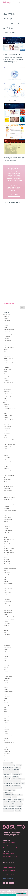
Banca (5, 654)
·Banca (14, 797)
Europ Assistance (8, 490)
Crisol (5, 473)
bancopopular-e (7, 442)
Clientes (5, 402)
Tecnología (6, 740)
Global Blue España (8, 767)
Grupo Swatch (7, 512)
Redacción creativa (8, 393)
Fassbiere (6, 495)
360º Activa (6, 404)
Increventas (6, 524)
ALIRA (5, 413)
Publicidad (6, 391)
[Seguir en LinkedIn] (10, 883)
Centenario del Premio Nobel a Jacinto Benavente (12, 223)
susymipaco (9, 224)
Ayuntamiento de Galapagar (10, 439)
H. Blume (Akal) (7, 517)
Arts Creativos (7, 431)
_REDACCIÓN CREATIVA (9, 790)
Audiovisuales (7, 320)
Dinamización (7, 338)
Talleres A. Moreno (8, 605)
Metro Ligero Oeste (8, 555)
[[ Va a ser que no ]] (16, 895)
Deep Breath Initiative (9, 475)
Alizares (6, 417)
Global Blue (6, 508)
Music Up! (6, 570)
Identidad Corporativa (9, 362)
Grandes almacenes (8, 691)
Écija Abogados (7, 479)
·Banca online (7, 799)
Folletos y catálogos (8, 358)
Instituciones (7, 696)
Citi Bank (6, 466)
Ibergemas (6, 521)
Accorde (6, 406)
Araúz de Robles (7, 426)
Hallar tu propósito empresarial (10, 856)
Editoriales (6, 682)
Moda (5, 707)
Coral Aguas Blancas (8, 470)
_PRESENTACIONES (8, 788)
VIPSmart (6, 628)
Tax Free (6, 738)
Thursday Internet (8, 612)
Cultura (5, 669)
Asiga (5, 435)
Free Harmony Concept (9, 504)
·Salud (5, 806)
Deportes (6, 674)
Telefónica (6, 608)
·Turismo (18, 810)
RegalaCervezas (7, 592)
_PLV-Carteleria (16, 785)
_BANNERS (15, 772)
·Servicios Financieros (8, 808)
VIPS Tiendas (7, 623)
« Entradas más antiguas (8, 303)
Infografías (6, 367)
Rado (5, 590)
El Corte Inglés (7, 482)
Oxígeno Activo (7, 577)
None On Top (7, 572)
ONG (5, 718)
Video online (7, 753)
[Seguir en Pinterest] (12, 883)
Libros (5, 371)
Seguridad (6, 729)
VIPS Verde (6, 625)
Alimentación (7, 643)
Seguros (6, 731)
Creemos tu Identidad (8, 865)
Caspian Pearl (7, 457)
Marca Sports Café (8, 550)
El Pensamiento (7, 484)
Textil (5, 744)
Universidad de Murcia (9, 617)
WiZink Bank (7, 634)
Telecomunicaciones (9, 742)
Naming (6, 378)
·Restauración (18, 804)
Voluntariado (7, 756)
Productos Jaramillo (8, 583)
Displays (6, 345)
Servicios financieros (9, 736)
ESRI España (7, 488)
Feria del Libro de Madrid (9, 497)
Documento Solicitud (9, 347)
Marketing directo (8, 376)
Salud (5, 727)
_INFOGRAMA (16, 781)
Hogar (5, 694)
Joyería (5, 698)
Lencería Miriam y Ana (9, 539)
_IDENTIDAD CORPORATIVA (17, 778)
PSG (5, 586)
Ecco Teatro (6, 477)
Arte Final (6, 318)
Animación (6, 316)
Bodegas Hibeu (7, 446)
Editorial (6, 680)
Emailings (6, 349)
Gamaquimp (7, 506)
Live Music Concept (8, 543)
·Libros (19, 801)
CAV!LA (5, 459)
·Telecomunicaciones (8, 810)
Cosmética (6, 665)
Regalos (6, 722)
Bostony (6, 448)
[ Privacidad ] (12, 895)
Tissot (5, 614)
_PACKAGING (6, 785)
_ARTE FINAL (6, 772)
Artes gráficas (7, 647)
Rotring (5, 594)
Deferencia (5, 636)
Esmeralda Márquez (8, 486)
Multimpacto (7, 566)
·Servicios (18, 806)
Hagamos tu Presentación (9, 867)
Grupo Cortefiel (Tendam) (10, 510)
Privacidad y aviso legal (8, 874)
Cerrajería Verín (7, 462)
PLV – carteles (7, 385)
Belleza (5, 658)
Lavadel (5, 537)
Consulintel (6, 468)
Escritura (6, 685)
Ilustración (6, 365)
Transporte (6, 747)
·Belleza (20, 799)
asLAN (5, 437)
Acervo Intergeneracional (10, 408)
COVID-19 (6, 667)
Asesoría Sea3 (7, 433)
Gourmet (6, 689)
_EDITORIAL (15, 776)
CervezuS (6, 464)
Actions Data (7, 411)
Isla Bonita (6, 535)
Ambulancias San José (9, 419)
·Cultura (13, 801)
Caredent (6, 455)
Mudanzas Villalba (8, 563)
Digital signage (7, 336)
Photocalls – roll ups (8, 382)
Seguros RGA (7, 599)
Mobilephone (7, 559)
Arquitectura (7, 645)
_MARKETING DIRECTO (18, 783)
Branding (6, 327)
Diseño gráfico (7, 340)
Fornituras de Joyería (9, 501)
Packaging (6, 380)
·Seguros (11, 806)
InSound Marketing (8, 530)
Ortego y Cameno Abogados (10, 574)
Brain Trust (6, 450)
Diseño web (6, 342)
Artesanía (6, 649)
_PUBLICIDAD (18, 788)
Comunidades (7, 331)
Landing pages (7, 369)
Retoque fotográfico (8, 396)
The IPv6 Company (8, 610)
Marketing (6, 705)
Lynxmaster (6, 546)
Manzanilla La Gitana (9, 548)
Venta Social (7, 751)
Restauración (7, 725)
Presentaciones (7, 389)
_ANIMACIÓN (15, 769)
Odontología (7, 716)
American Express (8, 422)
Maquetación (7, 374)
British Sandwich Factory (10, 453)
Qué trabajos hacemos (8, 845)
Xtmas (5, 400)
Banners (6, 325)
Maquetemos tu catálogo (9, 870)
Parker (5, 579)
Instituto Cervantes (8, 532)
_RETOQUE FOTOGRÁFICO (9, 794)
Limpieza (6, 702)
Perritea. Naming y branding (10, 257)
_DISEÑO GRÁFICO (17, 774)
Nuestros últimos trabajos (9, 842)
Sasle (5, 597)
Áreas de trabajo (6, 314)
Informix (6, 528)
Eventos (6, 351)
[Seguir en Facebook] (4, 883)
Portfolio (6, 387)
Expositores (6, 354)
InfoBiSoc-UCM (7, 526)
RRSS (5, 398)
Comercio (6, 663)
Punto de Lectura (8, 588)
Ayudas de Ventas (8, 323)
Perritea (6, 581)
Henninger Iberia (8, 519)
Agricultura (6, 640)
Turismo (6, 749)
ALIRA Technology (8, 415)
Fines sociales (7, 356)
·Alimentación (7, 797)
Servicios (6, 733)
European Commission (9, 493)
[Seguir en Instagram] (7, 883)
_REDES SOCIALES (7, 792)
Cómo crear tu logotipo (8, 853)
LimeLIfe (6, 541)
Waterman (6, 630)
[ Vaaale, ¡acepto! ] (21, 893)
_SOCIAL (19, 794)
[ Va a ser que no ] (5, 895)
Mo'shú (5, 557)
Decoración (6, 671)
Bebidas (6, 656)
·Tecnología (18, 808)
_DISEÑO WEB (7, 776)
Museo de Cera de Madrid (10, 568)
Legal (5, 700)
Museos (5, 709)
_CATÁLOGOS (7, 774)
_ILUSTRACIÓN (7, 781)
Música (5, 711)
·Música (11, 804)
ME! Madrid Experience (9, 552)
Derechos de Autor (8, 676)
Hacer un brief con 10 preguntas (10, 859)
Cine (5, 660)
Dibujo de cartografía (9, 334)
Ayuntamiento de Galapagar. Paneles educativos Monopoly (12, 286)
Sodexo (5, 603)
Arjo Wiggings (7, 428)
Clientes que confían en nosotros (10, 847)
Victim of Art (7, 621)
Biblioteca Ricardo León (9, 444)
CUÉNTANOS (14, 195)
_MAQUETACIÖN (7, 783)
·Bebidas (14, 799)
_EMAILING (6, 778)
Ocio (5, 713)
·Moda (5, 804)
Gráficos (6, 360)
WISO (5, 632)
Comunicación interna (9, 329)
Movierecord (7, 561)
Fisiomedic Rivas (8, 499)
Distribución (7, 678)
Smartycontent (7, 601)
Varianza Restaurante (9, 619)
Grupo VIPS (6, 515)
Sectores (5, 639)
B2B (5, 651)
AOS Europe (6, 424)
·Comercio (6, 801)
